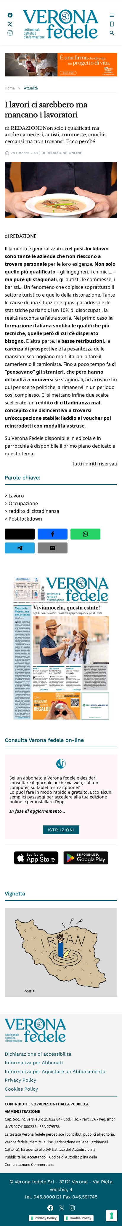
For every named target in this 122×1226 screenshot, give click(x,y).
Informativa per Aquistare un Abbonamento (55, 1071)
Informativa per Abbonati (34, 1062)
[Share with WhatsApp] (85, 534)
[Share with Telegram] (20, 547)
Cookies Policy (21, 1089)
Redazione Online (64, 153)
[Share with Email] (53, 547)
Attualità (31, 88)
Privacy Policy (20, 1080)
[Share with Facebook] (53, 534)
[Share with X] (20, 534)
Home (10, 88)
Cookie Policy (80, 1218)
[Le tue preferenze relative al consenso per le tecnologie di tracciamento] (111, 1215)
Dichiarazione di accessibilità (38, 1054)
